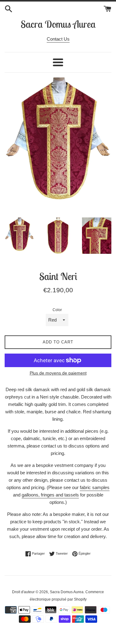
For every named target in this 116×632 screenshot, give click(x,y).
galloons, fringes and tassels (50, 494)
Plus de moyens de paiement (58, 373)
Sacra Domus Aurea (58, 24)
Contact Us (58, 39)
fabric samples (95, 487)
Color (57, 310)
